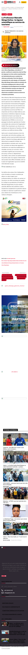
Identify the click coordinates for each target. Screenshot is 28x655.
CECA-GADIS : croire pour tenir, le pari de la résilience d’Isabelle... (15, 483)
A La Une (4, 14)
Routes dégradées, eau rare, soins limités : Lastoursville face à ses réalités (7, 277)
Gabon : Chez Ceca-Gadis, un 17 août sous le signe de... (15, 537)
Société (12, 7)
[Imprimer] (21, 268)
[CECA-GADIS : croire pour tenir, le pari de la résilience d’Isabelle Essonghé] (15, 475)
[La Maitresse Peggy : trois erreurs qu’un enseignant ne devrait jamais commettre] (15, 511)
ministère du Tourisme (19, 262)
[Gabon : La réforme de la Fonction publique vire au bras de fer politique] (5, 624)
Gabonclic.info (23, 260)
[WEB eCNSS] (14, 353)
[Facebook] (3, 268)
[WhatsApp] (10, 268)
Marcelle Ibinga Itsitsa (9, 262)
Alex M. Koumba (6, 522)
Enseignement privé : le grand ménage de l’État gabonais (21, 276)
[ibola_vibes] (14, 239)
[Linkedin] (13, 268)
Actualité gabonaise (11, 258)
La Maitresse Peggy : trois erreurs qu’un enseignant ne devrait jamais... (15, 519)
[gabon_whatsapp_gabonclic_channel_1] (14, 286)
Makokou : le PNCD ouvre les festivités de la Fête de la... (14, 501)
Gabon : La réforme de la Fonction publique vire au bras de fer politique (16, 625)
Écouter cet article (11, 65)
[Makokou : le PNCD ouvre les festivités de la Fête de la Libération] (15, 493)
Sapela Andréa (6, 26)
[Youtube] (5, 576)
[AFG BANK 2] (14, 383)
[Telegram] (24, 268)
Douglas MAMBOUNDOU (8, 450)
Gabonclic (18, 260)
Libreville (3, 262)
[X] (6, 268)
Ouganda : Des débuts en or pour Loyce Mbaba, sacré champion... (13, 448)
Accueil (3, 7)
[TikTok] (3, 576)
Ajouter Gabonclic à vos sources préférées (14, 31)
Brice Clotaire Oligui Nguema (8, 260)
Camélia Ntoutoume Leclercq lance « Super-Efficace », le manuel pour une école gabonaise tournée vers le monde (17, 633)
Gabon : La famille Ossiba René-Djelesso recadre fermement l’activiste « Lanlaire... (14, 466)
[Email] (17, 268)
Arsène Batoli (6, 486)
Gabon (15, 260)
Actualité (7, 7)
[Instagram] (2, 576)
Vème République (5, 265)
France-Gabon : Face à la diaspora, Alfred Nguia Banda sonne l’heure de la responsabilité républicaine (17, 641)
